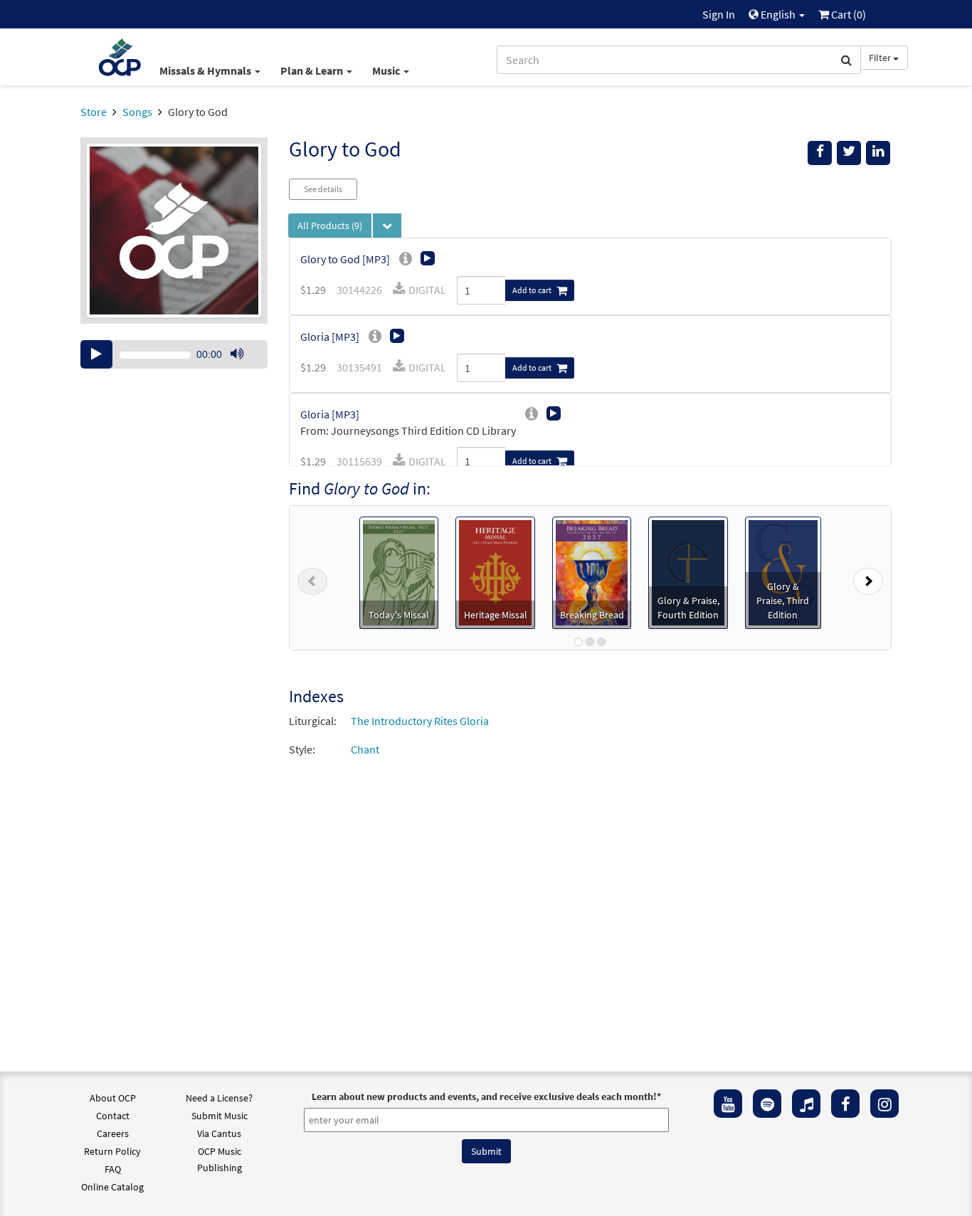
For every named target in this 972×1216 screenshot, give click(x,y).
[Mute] (237, 354)
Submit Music (219, 1115)
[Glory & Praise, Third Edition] (782, 571)
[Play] (96, 354)
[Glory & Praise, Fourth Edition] (688, 571)
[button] (312, 578)
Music (387, 70)
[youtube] (728, 1103)
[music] (806, 1103)
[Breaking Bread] (592, 571)
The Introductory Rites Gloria (420, 721)
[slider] (244, 368)
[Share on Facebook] (820, 153)
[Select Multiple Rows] (387, 225)
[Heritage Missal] (495, 571)
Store (93, 112)
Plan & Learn (312, 70)
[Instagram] (884, 1103)
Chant (365, 749)
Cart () (847, 14)
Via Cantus (219, 1133)
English (778, 14)
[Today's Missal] (398, 571)
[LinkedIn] (878, 153)
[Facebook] (845, 1103)
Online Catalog (112, 1186)
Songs (137, 112)
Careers (113, 1133)
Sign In (718, 14)
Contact (113, 1115)
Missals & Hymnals (206, 70)
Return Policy (112, 1151)
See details (323, 189)
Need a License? (219, 1097)
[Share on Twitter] (849, 153)
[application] (174, 354)
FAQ (113, 1169)
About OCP (113, 1097)
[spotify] (767, 1103)
